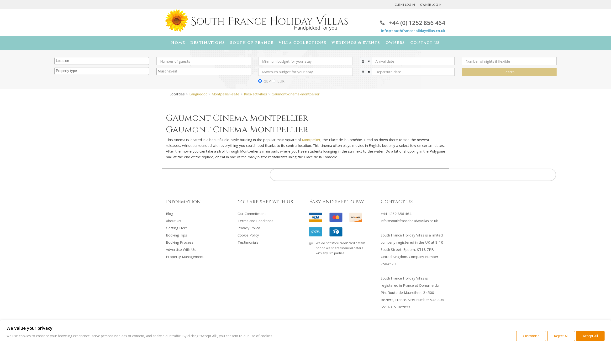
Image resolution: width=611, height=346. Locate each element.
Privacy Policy (248, 227)
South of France (252, 42)
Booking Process (180, 242)
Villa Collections (303, 42)
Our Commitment (251, 213)
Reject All (561, 336)
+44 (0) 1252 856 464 (417, 22)
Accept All (590, 336)
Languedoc (198, 94)
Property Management (185, 256)
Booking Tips (176, 235)
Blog (169, 213)
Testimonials (247, 242)
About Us (173, 220)
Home (178, 42)
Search (509, 71)
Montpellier (311, 139)
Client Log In (405, 4)
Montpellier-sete (225, 94)
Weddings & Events (356, 42)
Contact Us (425, 42)
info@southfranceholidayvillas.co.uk (413, 30)
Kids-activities (255, 94)
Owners (395, 42)
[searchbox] (102, 61)
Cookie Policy (248, 235)
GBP (267, 81)
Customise (531, 336)
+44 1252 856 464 (396, 213)
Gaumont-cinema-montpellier (296, 94)
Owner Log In (431, 4)
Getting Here (177, 227)
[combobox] (101, 61)
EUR (280, 81)
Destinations (207, 42)
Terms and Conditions (255, 220)
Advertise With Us (181, 249)
